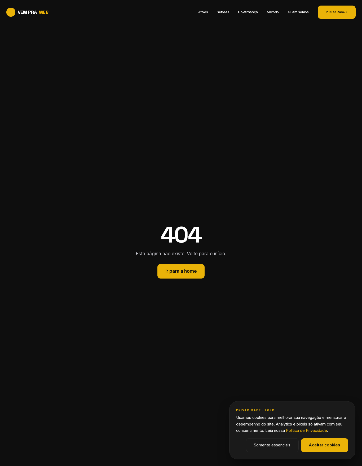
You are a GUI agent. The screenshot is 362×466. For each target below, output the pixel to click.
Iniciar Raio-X (337, 12)
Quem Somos (298, 12)
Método (273, 12)
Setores (223, 12)
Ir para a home (181, 271)
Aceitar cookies (324, 445)
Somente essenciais (272, 445)
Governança (248, 12)
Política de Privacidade (306, 430)
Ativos (203, 12)
